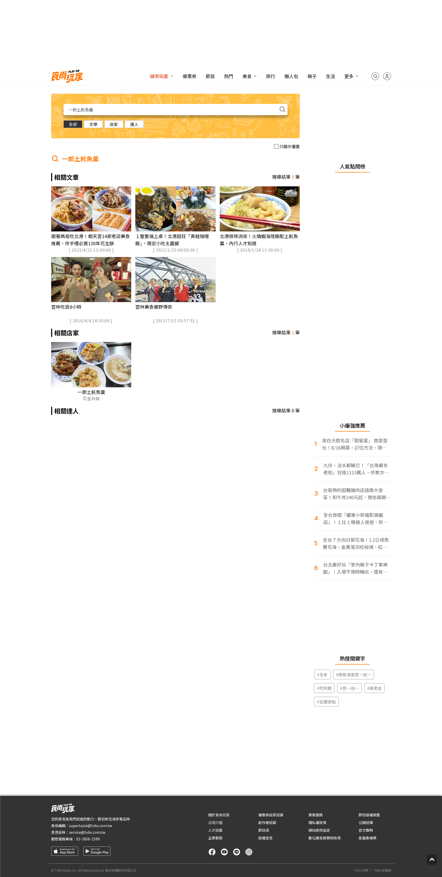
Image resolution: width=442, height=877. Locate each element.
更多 (348, 76)
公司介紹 (215, 822)
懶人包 (291, 76)
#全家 (322, 674)
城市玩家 (159, 76)
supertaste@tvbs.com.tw (90, 825)
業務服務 (315, 814)
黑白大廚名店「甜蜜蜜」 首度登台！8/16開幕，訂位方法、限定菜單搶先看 (355, 444)
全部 (73, 124)
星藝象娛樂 (368, 837)
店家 (114, 124)
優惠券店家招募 (270, 814)
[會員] (387, 76)
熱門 (228, 76)
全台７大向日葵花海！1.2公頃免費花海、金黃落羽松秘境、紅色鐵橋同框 (356, 543)
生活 (330, 76)
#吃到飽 (324, 688)
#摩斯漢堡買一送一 (353, 674)
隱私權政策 (317, 822)
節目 (210, 76)
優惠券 (189, 76)
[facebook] (212, 852)
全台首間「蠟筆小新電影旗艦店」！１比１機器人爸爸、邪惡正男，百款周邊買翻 (355, 518)
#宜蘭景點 (326, 702)
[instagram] (249, 852)
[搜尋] (375, 76)
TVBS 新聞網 (382, 870)
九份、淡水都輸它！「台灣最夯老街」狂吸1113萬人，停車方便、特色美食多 (355, 469)
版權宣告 (265, 837)
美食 (247, 76)
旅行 (270, 76)
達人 (134, 124)
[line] (236, 852)
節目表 (263, 830)
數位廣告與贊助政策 (324, 837)
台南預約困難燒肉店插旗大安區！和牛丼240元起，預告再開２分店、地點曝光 (357, 494)
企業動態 (215, 837)
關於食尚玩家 (219, 814)
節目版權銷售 (369, 814)
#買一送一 (349, 688)
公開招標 (366, 822)
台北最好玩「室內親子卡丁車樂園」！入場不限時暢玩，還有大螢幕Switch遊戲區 (355, 568)
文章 (93, 124)
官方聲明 (366, 830)
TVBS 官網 (361, 870)
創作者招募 (267, 822)
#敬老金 (374, 688)
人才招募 (215, 830)
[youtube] (224, 852)
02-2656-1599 (88, 838)
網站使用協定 (319, 830)
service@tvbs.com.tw (87, 832)
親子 (312, 76)
